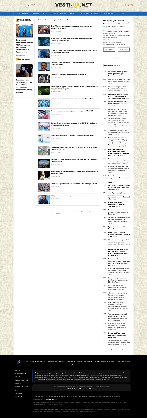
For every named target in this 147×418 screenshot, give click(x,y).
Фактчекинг (71, 362)
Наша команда (52, 362)
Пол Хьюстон (20, 55)
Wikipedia (54, 399)
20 (90, 212)
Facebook (48, 399)
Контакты (62, 362)
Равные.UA (73, 13)
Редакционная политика (37, 362)
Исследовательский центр (90, 13)
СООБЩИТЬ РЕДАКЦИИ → (74, 389)
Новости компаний (59, 13)
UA (123, 13)
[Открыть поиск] (132, 5)
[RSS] (128, 5)
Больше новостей (117, 350)
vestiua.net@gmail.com (90, 389)
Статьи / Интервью (20, 373)
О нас (26, 362)
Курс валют (18, 393)
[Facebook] (125, 5)
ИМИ (87, 375)
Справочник (108, 13)
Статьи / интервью (22, 13)
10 (82, 212)
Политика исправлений (84, 362)
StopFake (68, 377)
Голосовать (109, 50)
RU (117, 13)
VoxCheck (74, 377)
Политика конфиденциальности (104, 362)
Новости (36, 13)
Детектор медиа (95, 375)
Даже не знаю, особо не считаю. (115, 44)
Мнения (45, 13)
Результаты (124, 50)
